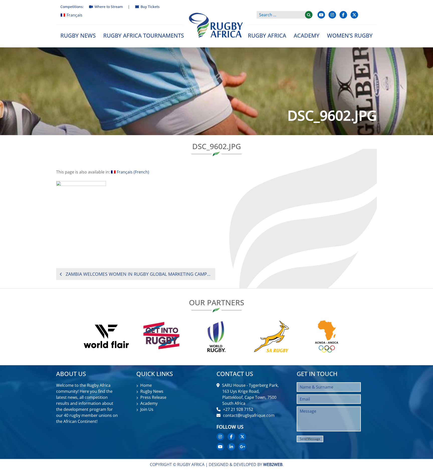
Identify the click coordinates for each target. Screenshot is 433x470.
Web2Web (272, 464)
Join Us (146, 409)
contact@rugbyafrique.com (249, 415)
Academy (306, 35)
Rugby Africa (267, 35)
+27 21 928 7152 (238, 409)
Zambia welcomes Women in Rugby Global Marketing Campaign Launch (138, 274)
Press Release (153, 397)
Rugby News (78, 35)
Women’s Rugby (350, 35)
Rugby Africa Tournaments (143, 35)
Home (146, 385)
